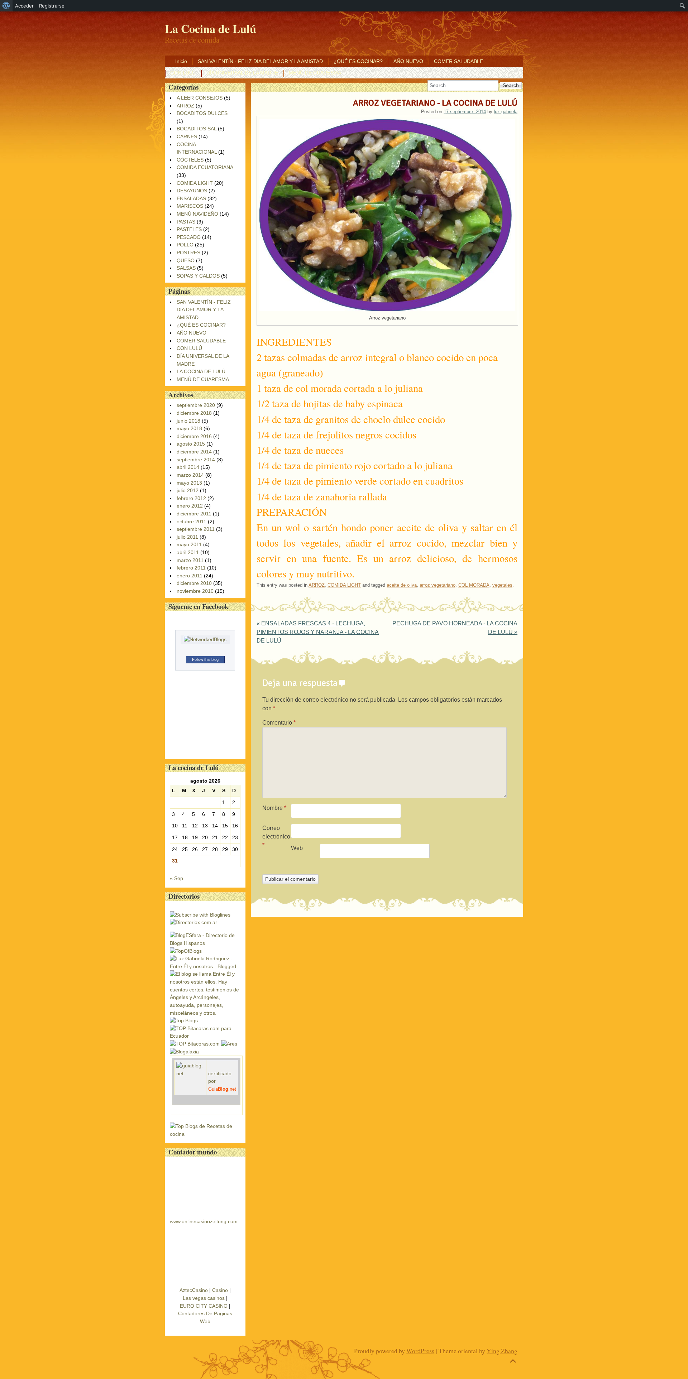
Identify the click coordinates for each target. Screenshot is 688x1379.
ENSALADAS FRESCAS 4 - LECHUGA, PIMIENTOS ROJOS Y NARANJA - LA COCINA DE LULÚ (318, 632)
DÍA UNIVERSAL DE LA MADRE (242, 73)
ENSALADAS (191, 198)
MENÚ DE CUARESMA (315, 73)
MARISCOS (190, 206)
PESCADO (189, 237)
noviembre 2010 (195, 591)
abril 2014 (188, 467)
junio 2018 (188, 421)
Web (297, 848)
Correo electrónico (276, 836)
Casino (220, 1290)
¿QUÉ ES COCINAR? (358, 61)
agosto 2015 (191, 444)
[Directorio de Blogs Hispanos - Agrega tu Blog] (205, 943)
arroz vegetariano (437, 585)
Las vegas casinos (204, 1298)
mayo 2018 (189, 428)
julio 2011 (187, 537)
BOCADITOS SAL (196, 128)
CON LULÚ (183, 73)
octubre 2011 (191, 521)
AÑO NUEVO (408, 61)
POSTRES (188, 252)
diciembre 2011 (194, 513)
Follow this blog (205, 659)
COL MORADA (473, 585)
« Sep (176, 878)
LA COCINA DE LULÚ (201, 371)
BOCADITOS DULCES (202, 113)
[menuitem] (6, 5)
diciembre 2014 (194, 452)
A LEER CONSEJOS (200, 98)
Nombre (274, 808)
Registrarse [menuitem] (51, 6)
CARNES (187, 136)
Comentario (279, 723)
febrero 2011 (191, 568)
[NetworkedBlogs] (205, 639)
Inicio (181, 61)
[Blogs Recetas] (205, 1134)
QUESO (186, 260)
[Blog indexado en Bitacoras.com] (205, 1036)
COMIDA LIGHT (344, 585)
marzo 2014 (190, 475)
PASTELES (189, 229)
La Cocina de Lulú (210, 28)
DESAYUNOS (192, 190)
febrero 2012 (191, 498)
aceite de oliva (402, 585)
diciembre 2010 (194, 583)
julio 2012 (188, 490)
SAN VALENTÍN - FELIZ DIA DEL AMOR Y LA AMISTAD (260, 61)
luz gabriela (505, 111)
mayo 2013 (189, 483)
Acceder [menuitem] (24, 6)
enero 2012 (190, 506)
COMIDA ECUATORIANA (205, 167)
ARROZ (317, 585)
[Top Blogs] (184, 1020)
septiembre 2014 (196, 459)
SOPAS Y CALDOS (198, 276)
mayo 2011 (189, 544)
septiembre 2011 (196, 529)
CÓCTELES (190, 160)
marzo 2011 (190, 560)
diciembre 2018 (194, 413)
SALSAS (186, 268)
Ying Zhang (502, 1350)
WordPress (420, 1350)
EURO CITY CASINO (204, 1306)
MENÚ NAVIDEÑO (197, 214)
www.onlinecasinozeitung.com (204, 1221)
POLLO (185, 245)
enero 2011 (189, 575)
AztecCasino (194, 1290)
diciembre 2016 (194, 436)
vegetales (502, 585)
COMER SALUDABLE (458, 61)
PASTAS (186, 222)
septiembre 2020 (196, 405)
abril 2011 (188, 552)
